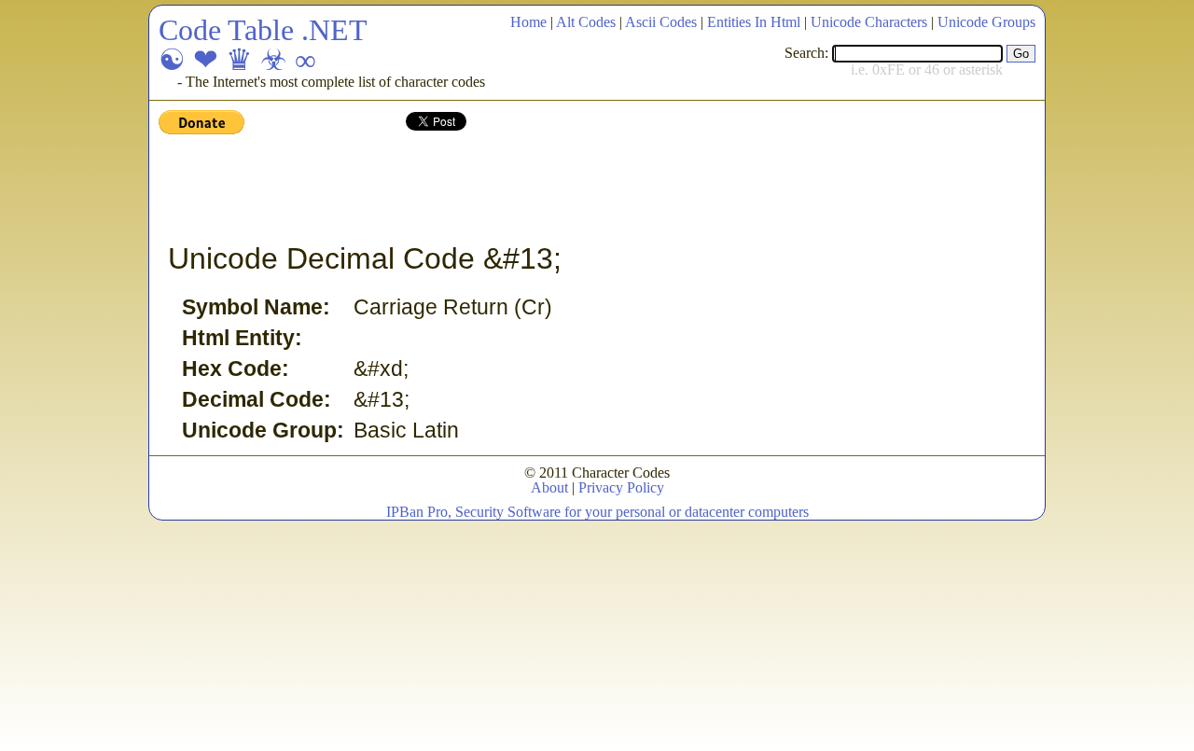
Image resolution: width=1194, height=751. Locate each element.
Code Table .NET (263, 30)
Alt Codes (586, 22)
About (549, 487)
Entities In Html (753, 22)
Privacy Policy (621, 487)
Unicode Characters (869, 22)
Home (528, 22)
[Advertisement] (498, 189)
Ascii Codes (661, 22)
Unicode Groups (986, 22)
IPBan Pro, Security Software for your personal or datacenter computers (597, 512)
